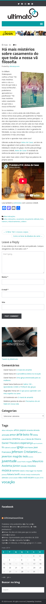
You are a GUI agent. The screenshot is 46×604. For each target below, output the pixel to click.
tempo (28, 474)
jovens (31, 457)
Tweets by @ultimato (10, 359)
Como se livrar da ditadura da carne (27, 236)
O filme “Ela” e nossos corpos (16, 232)
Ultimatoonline (13, 518)
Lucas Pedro (21, 462)
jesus (40, 452)
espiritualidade (37, 443)
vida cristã (22, 477)
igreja (20, 447)
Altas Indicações (9, 216)
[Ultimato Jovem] (23, 13)
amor (13, 434)
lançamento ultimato (32, 219)
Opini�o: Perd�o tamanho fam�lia (16, 540)
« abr (4, 577)
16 (28, 564)
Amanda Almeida (33, 430)
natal (22, 471)
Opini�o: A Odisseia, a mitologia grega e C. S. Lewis (22, 543)
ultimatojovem (14, 66)
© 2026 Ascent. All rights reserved (14, 601)
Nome (5, 277)
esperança (26, 443)
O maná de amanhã (24, 370)
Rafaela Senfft (13, 474)
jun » (9, 577)
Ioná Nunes (28, 447)
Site (3, 302)
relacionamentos (14, 221)
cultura (22, 439)
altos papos (20, 430)
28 (16, 571)
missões (31, 465)
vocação (8, 482)
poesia (4, 474)
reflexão (23, 474)
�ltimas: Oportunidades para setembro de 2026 (20, 537)
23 (28, 568)
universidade (13, 478)
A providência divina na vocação (28, 374)
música (6, 470)
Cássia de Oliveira (33, 439)
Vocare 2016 (38, 478)
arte (19, 434)
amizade (5, 435)
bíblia (35, 435)
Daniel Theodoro (11, 443)
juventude (9, 461)
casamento (20, 219)
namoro (4, 221)
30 (28, 571)
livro (41, 219)
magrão (29, 462)
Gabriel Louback (10, 447)
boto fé (28, 434)
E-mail (5, 289)
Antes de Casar (27, 142)
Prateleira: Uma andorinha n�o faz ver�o (18, 524)
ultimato (5, 477)
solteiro (23, 221)
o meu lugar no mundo (33, 471)
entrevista (17, 203)
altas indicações (10, 219)
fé (3, 447)
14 (16, 564)
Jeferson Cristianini (24, 452)
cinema (16, 438)
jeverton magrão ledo (15, 456)
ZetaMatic (38, 601)
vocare (30, 477)
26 (4, 571)
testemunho (35, 474)
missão (24, 466)
